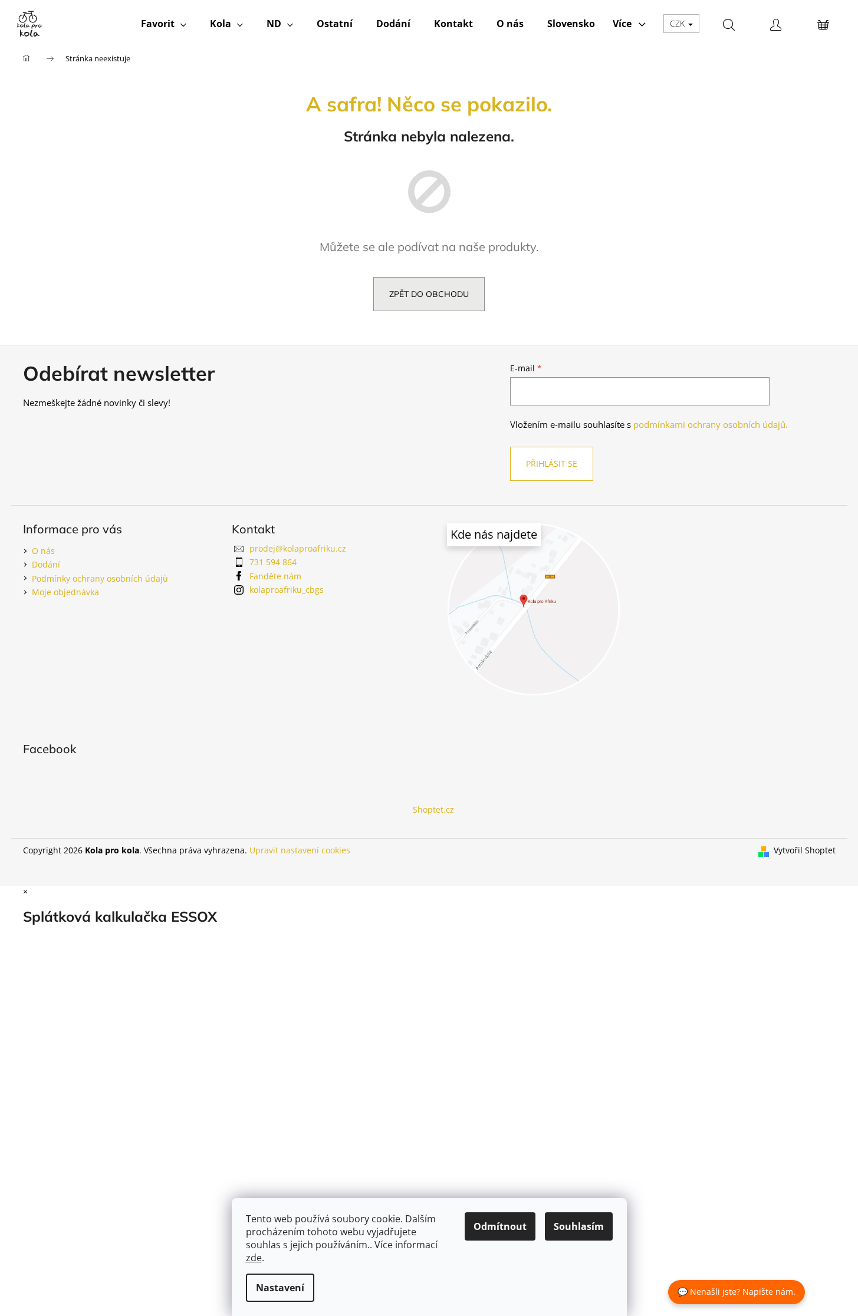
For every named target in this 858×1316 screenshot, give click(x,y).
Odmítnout (500, 1226)
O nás (43, 550)
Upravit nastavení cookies (299, 850)
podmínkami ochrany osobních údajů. (710, 424)
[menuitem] (163, 23)
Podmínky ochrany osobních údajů (100, 578)
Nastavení (280, 1287)
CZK (678, 23)
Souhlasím (579, 1226)
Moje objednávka (65, 592)
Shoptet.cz (433, 809)
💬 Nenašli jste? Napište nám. (736, 1291)
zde (254, 1257)
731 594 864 (273, 562)
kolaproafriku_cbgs (286, 589)
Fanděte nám (275, 576)
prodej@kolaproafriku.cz (297, 548)
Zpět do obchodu (429, 294)
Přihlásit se (551, 463)
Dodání (46, 564)
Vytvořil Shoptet (805, 850)
